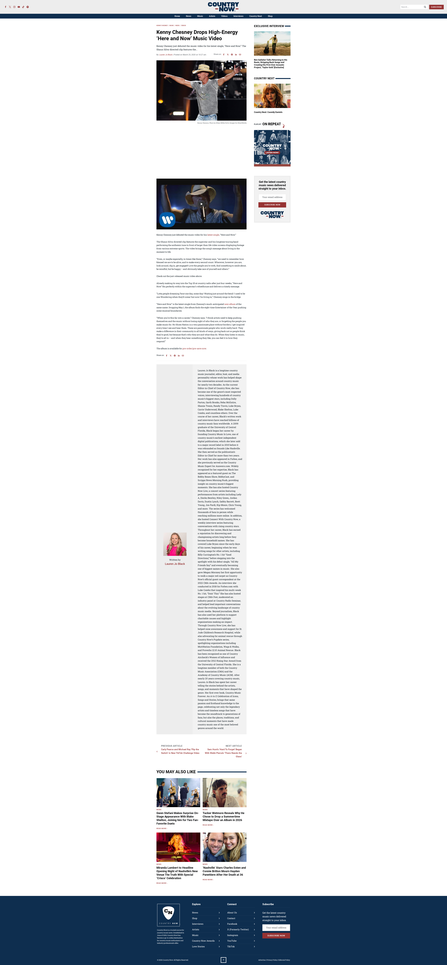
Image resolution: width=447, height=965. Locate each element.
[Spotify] (27, 7)
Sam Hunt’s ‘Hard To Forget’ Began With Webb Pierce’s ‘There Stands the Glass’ (223, 753)
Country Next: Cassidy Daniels (268, 112)
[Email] (240, 54)
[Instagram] (14, 7)
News (188, 16)
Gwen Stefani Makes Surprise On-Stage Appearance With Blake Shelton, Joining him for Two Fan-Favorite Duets (177, 818)
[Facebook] (5, 7)
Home (177, 16)
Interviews (238, 16)
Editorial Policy (284, 960)
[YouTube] (19, 7)
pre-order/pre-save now (194, 348)
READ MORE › (162, 828)
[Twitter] (10, 7)
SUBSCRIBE (436, 7)
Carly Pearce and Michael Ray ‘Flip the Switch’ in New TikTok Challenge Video (180, 751)
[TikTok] (23, 7)
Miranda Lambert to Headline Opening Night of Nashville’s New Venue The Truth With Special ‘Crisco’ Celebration (177, 873)
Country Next (255, 16)
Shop (270, 16)
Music (200, 16)
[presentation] (178, 792)
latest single (213, 234)
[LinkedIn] (236, 54)
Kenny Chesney (162, 25)
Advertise (262, 960)
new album (229, 304)
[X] (228, 54)
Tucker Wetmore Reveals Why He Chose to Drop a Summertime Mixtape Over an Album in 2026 (223, 816)
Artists (212, 16)
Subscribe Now (272, 205)
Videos (224, 16)
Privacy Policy (272, 960)
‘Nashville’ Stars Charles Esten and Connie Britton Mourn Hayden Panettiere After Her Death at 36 (224, 871)
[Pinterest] (232, 54)
